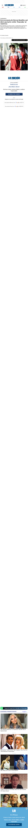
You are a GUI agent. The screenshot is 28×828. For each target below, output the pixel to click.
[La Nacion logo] (9, 5)
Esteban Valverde (5, 35)
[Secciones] (2, 5)
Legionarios (3, 18)
